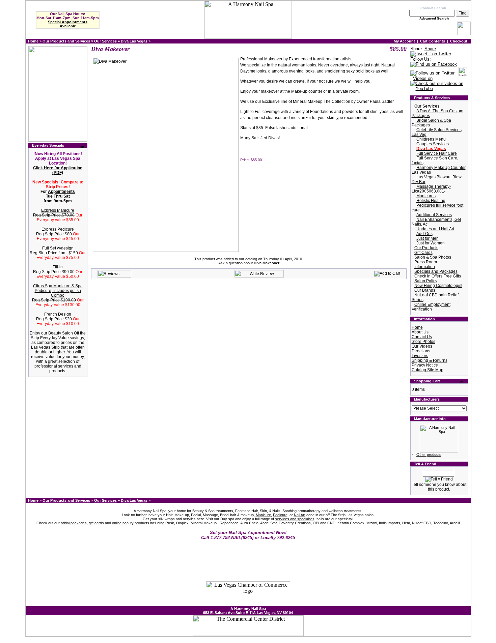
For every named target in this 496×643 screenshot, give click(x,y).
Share (430, 48)
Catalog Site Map (427, 370)
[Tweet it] (430, 54)
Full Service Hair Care (436, 153)
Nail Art (299, 515)
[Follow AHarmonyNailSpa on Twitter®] (432, 73)
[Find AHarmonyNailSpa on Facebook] (433, 64)
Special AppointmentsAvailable (67, 24)
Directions (421, 351)
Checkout (458, 41)
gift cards (96, 523)
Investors (420, 355)
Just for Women (430, 243)
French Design (57, 314)
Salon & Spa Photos (432, 257)
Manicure (263, 515)
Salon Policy (425, 281)
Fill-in (58, 267)
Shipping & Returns (429, 360)
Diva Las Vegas (134, 41)
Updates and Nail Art (435, 229)
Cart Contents (432, 41)
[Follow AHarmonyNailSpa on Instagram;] (463, 73)
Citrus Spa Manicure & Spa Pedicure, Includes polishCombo (58, 291)
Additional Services (434, 214)
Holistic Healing (430, 200)
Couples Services (432, 144)
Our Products (426, 247)
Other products (428, 454)
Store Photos (423, 341)
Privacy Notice (425, 365)
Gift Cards (423, 252)
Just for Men (427, 238)
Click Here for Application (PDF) (57, 170)
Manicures (426, 196)
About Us (420, 332)
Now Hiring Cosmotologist (438, 285)
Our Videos (422, 346)
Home (33, 41)
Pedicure (280, 515)
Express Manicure (57, 210)
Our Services (105, 41)
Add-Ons (424, 233)
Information (424, 266)
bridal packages (74, 523)
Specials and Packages (436, 271)
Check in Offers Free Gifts (437, 276)
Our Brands (424, 290)
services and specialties (294, 519)
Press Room (425, 262)
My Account (404, 41)
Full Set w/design (58, 248)
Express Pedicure (58, 229)
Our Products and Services (66, 41)
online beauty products (130, 523)
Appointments (61, 191)
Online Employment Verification (431, 307)
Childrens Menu (431, 139)
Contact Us (422, 336)
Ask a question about (248, 263)
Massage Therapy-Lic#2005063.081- (431, 189)
